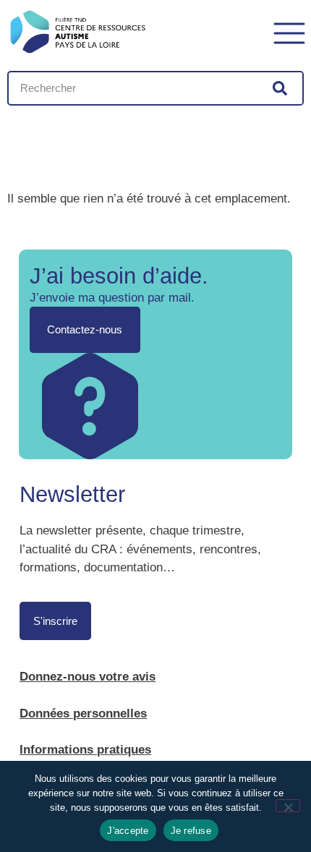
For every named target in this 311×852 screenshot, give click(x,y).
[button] (289, 31)
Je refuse (191, 830)
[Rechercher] (279, 88)
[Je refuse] (288, 805)
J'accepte (127, 830)
